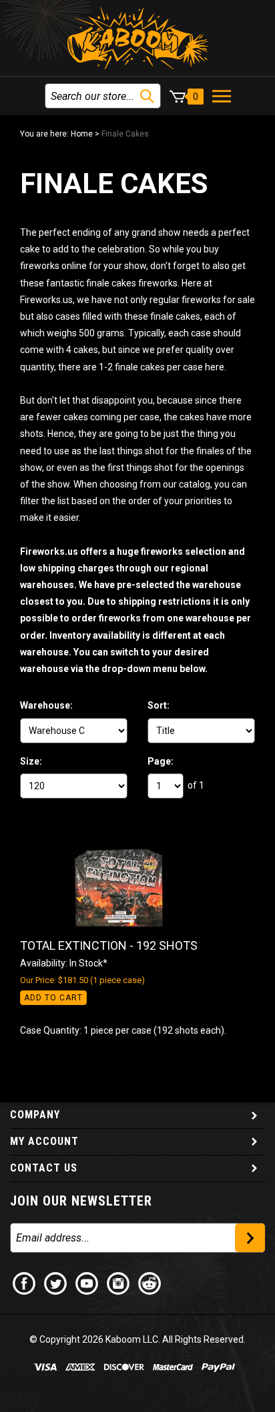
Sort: (159, 705)
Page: (161, 761)
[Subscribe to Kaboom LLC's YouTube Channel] (87, 1282)
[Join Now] (250, 1238)
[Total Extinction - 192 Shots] (123, 888)
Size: (31, 761)
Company (35, 1114)
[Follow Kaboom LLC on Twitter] (56, 1282)
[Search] (147, 96)
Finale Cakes (125, 134)
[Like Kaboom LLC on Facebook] (24, 1282)
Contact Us (43, 1168)
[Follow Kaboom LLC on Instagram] (118, 1282)
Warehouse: (46, 705)
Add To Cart (53, 997)
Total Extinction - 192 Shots (109, 945)
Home (82, 134)
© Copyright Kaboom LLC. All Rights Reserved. (137, 1339)
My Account (44, 1141)
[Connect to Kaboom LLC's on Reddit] (150, 1282)
